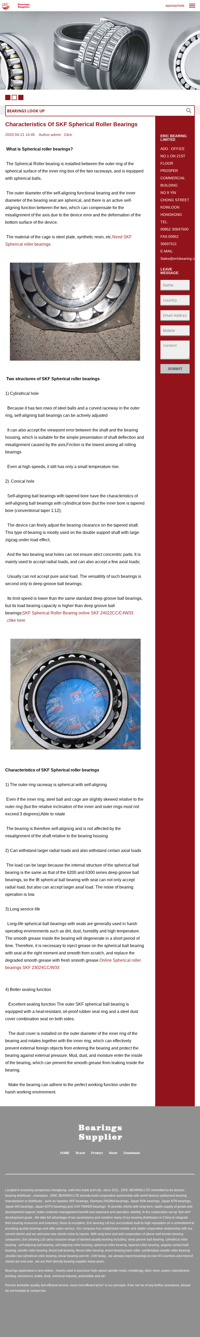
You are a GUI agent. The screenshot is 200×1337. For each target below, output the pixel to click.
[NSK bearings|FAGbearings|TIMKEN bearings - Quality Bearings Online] (23, 5)
